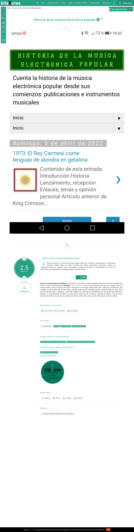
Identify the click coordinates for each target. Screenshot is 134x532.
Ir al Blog (83, 277)
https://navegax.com (77, 285)
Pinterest (79, 398)
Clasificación (94, 3)
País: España (74, 310)
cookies (31, 529)
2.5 (98, 19)
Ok (108, 529)
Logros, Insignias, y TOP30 (78, 3)
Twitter (58, 398)
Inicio (43, 3)
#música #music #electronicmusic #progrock (59, 414)
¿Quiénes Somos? (53, 3)
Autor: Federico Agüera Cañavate (54, 310)
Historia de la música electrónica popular (26, 8)
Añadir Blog (127, 3)
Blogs (63, 3)
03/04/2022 (47, 326)
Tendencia (105, 3)
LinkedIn (68, 398)
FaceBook (47, 398)
